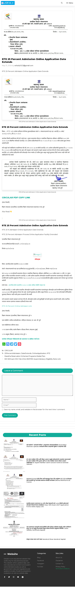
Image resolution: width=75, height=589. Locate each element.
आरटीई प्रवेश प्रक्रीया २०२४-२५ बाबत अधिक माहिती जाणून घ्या (27, 285)
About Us (59, 557)
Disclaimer (59, 560)
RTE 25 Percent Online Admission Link (17, 306)
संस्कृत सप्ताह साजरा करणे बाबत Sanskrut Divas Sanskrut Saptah (46, 539)
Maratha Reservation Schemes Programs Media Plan (24, 356)
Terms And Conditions (62, 568)
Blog (38, 557)
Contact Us (59, 563)
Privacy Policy (60, 567)
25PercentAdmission (12, 353)
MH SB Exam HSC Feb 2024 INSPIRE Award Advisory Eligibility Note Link (32, 359)
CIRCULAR (8, 350)
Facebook (40, 560)
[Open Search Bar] (61, 3)
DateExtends (26, 353)
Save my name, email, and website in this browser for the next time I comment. (34, 409)
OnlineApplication (39, 353)
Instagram (40, 563)
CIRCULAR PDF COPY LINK (16, 197)
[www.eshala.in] (8, 3)
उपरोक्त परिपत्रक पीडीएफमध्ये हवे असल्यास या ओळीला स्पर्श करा (20, 339)
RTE (48, 353)
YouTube (40, 567)
